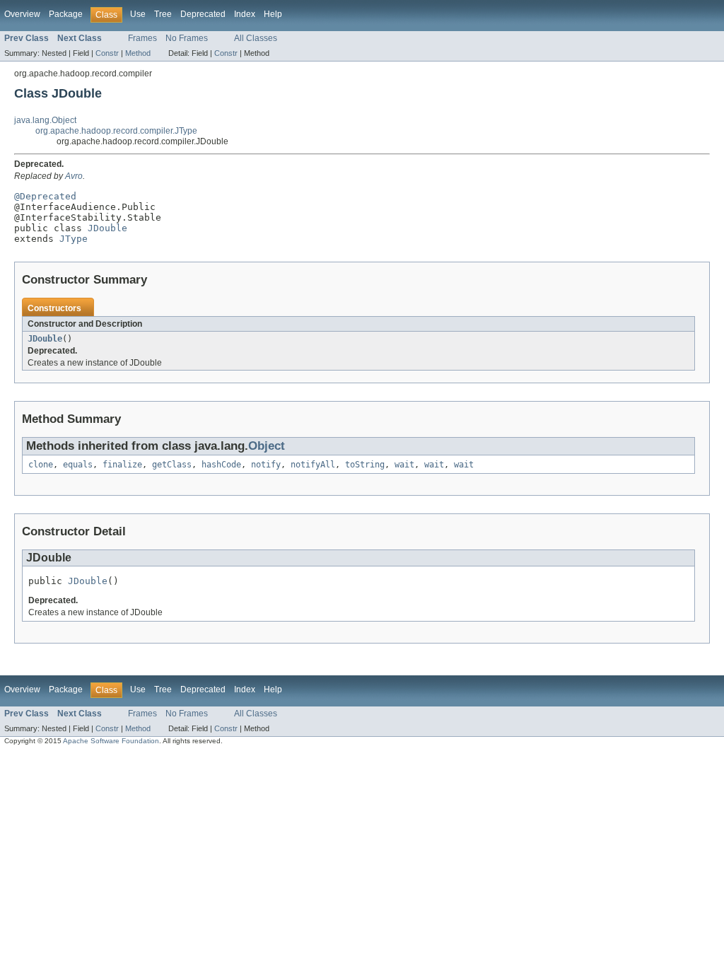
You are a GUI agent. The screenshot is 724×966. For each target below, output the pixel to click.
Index (244, 14)
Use (138, 14)
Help (273, 14)
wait (404, 465)
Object (266, 446)
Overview (22, 14)
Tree (163, 14)
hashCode (221, 465)
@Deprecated (45, 196)
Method (138, 53)
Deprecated (203, 14)
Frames (142, 38)
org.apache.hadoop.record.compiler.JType (116, 131)
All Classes (255, 38)
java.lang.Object (45, 120)
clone (40, 465)
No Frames (186, 38)
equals (78, 465)
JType (73, 238)
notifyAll (313, 465)
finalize (122, 465)
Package (66, 14)
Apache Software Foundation (111, 741)
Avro (74, 176)
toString (365, 465)
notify (266, 465)
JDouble (107, 228)
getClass (172, 465)
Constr (107, 53)
